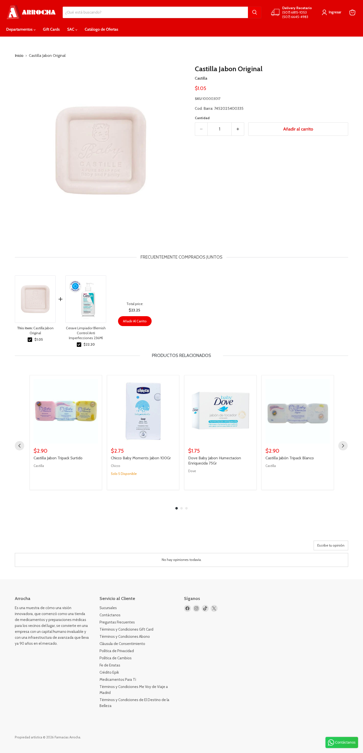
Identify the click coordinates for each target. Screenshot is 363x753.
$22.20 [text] (89, 344)
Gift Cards (51, 29)
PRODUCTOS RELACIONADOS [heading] (181, 355)
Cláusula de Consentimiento (122, 644)
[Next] (343, 445)
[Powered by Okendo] (37, 547)
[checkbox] (30, 339)
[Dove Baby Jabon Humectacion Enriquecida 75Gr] (220, 411)
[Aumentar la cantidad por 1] (238, 129)
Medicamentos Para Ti (118, 679)
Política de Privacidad (117, 651)
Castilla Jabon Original (35, 330)
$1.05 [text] (38, 339)
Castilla (201, 78)
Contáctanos (110, 615)
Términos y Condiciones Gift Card (126, 629)
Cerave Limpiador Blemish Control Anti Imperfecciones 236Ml (86, 333)
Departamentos (20, 29)
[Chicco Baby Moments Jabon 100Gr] (143, 411)
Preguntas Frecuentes (117, 622)
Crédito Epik (109, 672)
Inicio (19, 55)
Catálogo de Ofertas (101, 29)
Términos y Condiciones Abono (125, 636)
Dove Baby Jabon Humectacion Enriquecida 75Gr (214, 460)
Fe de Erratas (110, 665)
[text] (181, 257)
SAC (71, 29)
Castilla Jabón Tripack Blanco (289, 458)
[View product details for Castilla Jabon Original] (35, 299)
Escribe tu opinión (330, 545)
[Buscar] (254, 12)
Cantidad (202, 118)
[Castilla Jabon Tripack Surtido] (66, 411)
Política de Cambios (116, 658)
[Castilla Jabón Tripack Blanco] (297, 411)
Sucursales (108, 608)
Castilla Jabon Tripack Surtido (58, 458)
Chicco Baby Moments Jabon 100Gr (141, 458)
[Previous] (19, 445)
